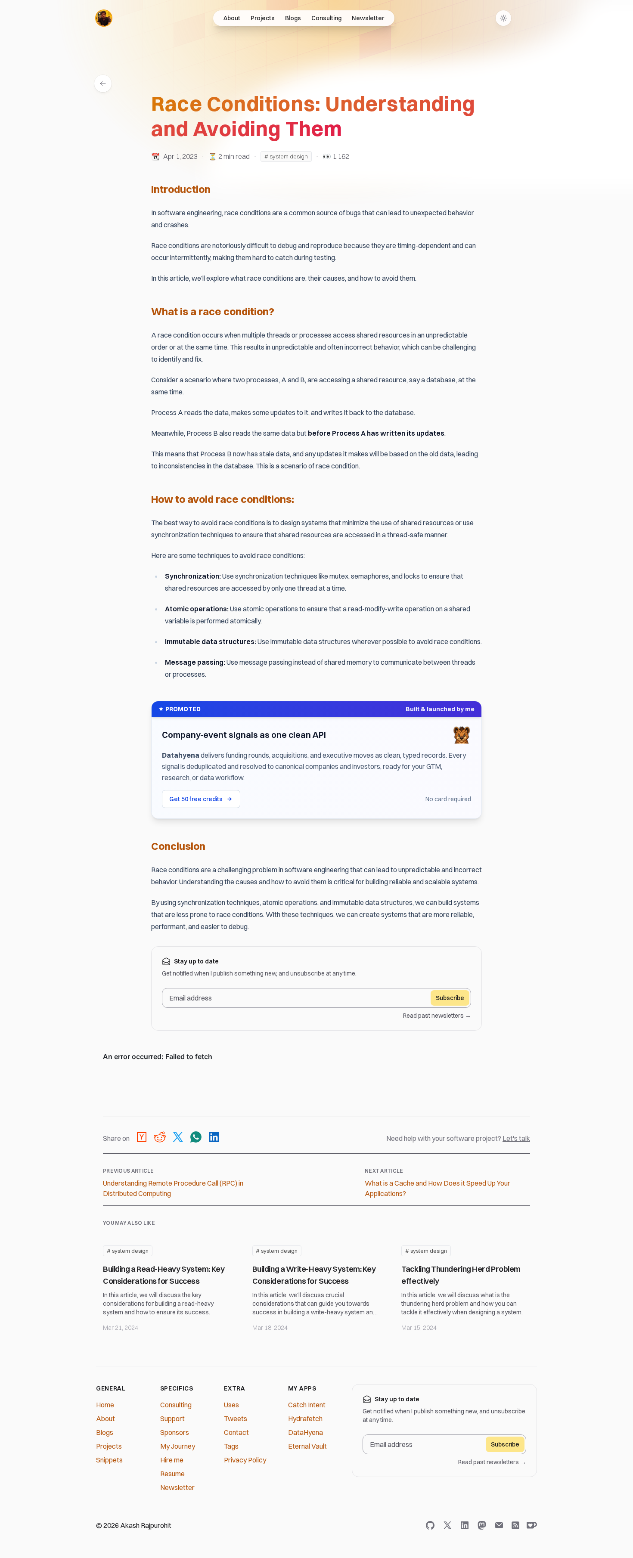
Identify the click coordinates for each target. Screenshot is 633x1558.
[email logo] (501, 1525)
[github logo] (432, 1525)
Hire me (171, 1460)
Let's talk (516, 1138)
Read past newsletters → (437, 1015)
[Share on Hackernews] (142, 1138)
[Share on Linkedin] (214, 1138)
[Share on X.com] (178, 1138)
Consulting (326, 18)
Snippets (109, 1460)
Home (105, 1404)
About (231, 18)
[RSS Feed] (515, 1525)
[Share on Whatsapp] (196, 1138)
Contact (236, 1432)
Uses (231, 1404)
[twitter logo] (449, 1525)
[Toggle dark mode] (503, 18)
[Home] (104, 18)
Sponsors (174, 1432)
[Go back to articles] (103, 83)
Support (172, 1418)
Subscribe (450, 998)
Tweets (235, 1418)
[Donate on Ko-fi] (530, 1525)
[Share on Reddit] (160, 1138)
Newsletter (368, 18)
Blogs (293, 18)
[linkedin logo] (466, 1525)
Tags (231, 1446)
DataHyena (305, 1432)
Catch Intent (307, 1404)
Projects (263, 18)
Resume (172, 1473)
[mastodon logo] (483, 1525)
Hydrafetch (305, 1418)
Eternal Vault (307, 1446)
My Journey (177, 1446)
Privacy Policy (245, 1460)
